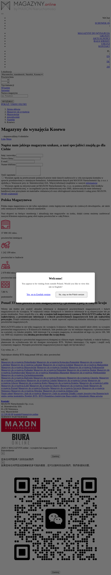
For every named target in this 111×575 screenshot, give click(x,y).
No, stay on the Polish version (71, 295)
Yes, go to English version (38, 294)
